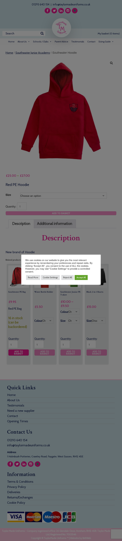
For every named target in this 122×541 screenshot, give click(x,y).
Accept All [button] (81, 277)
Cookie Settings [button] (50, 277)
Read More (33, 277)
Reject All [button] (67, 277)
